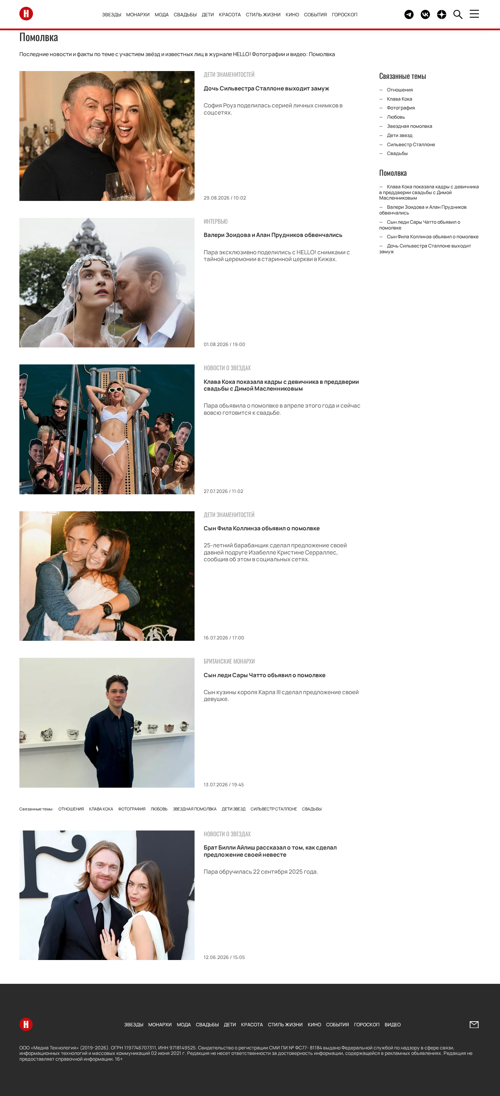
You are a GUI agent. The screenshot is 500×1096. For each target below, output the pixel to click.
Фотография (132, 809)
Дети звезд (234, 809)
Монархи (138, 14)
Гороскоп (344, 14)
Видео (393, 1024)
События (315, 14)
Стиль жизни (263, 14)
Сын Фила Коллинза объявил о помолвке (262, 528)
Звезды (111, 14)
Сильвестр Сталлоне (274, 809)
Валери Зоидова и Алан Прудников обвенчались (273, 235)
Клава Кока (101, 809)
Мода (162, 14)
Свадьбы (185, 14)
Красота (230, 14)
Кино (292, 14)
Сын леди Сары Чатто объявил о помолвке (265, 675)
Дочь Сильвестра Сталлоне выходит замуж (266, 88)
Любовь (159, 809)
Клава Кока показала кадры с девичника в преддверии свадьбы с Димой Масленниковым (281, 385)
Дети (208, 14)
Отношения (71, 809)
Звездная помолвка (195, 809)
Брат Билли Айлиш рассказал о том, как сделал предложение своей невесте (270, 850)
